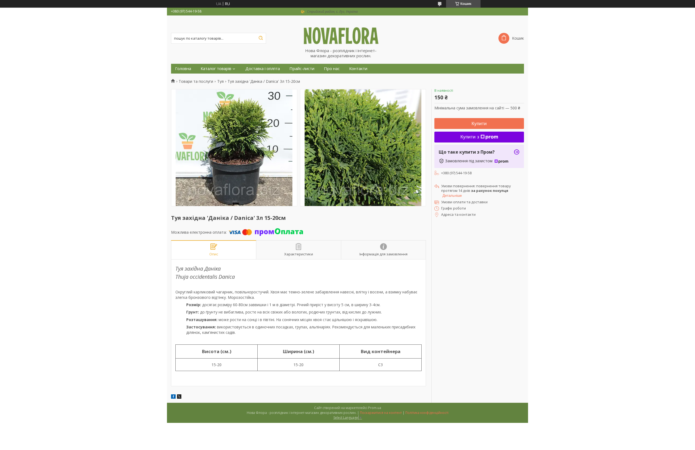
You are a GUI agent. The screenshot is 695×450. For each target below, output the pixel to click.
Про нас (332, 68)
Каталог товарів (216, 68)
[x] (179, 397)
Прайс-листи (301, 68)
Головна (183, 68)
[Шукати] (260, 38)
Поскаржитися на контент (381, 412)
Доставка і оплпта (262, 68)
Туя (220, 81)
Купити (479, 123)
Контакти (358, 68)
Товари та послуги (196, 81)
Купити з (469, 137)
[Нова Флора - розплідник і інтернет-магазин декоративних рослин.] (347, 31)
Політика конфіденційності (426, 412)
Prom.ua (374, 407)
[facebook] (173, 397)
